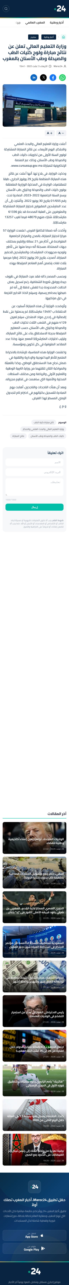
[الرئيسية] (63, 37)
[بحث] (6, 8)
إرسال (34, 507)
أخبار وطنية (57, 22)
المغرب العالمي (35, 22)
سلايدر (33, 37)
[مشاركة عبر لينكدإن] (34, 77)
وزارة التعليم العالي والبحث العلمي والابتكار (43, 429)
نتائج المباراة (18, 436)
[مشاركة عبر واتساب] (62, 77)
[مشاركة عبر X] (43, 77)
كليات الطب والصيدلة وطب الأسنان (47, 436)
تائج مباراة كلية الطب (44, 422)
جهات (17, 22)
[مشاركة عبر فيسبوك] (53, 77)
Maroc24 (58, 66)
